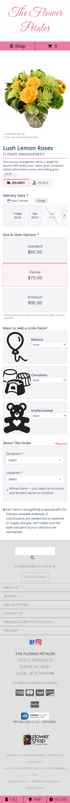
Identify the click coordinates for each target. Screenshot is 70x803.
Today (41, 200)
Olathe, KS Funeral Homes (25, 755)
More (8, 174)
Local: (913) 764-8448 (35, 673)
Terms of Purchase (46, 781)
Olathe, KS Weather (17, 768)
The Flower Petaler (35, 21)
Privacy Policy (18, 781)
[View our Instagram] (38, 644)
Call (13, 799)
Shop (20, 46)
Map (36, 799)
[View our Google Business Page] (32, 644)
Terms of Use (35, 788)
